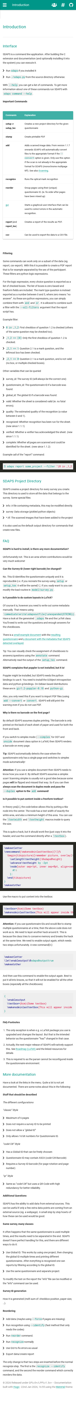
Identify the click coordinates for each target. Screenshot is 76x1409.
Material (60, 1386)
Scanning (43, 170)
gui (7, 205)
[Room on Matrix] (54, 5)
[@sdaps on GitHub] (71, 5)
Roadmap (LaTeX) (26, 1049)
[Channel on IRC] (63, 5)
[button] (5, 5)
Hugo (16, 1386)
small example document (27, 634)
